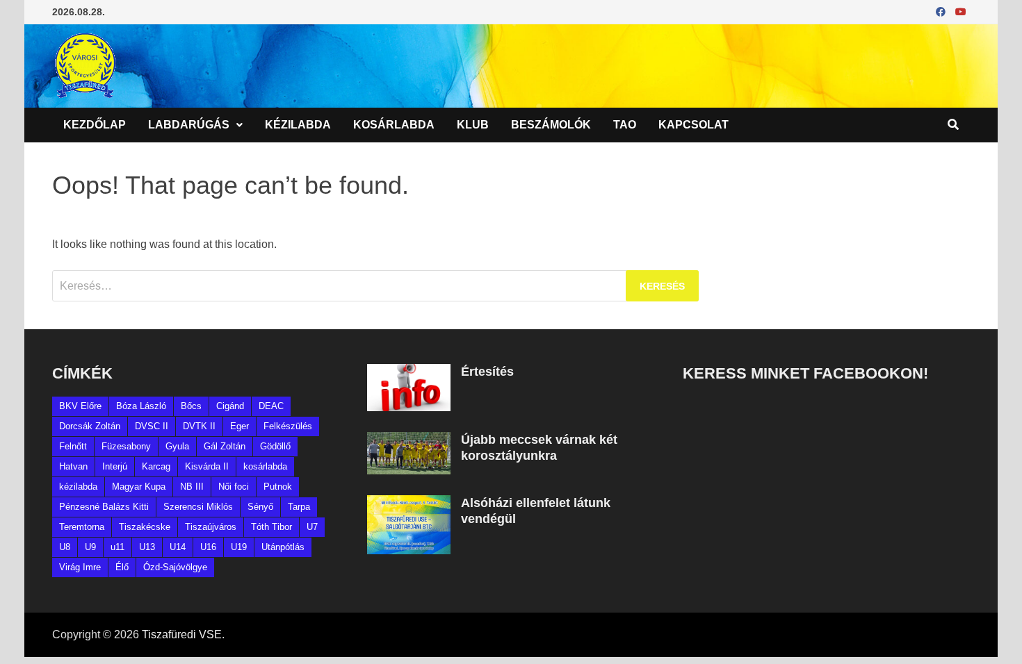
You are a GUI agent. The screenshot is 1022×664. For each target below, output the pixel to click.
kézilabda (78, 486)
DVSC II (151, 426)
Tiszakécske (144, 527)
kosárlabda (265, 466)
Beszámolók (551, 125)
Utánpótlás (283, 547)
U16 (208, 547)
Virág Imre (80, 567)
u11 (117, 547)
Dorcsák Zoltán (89, 426)
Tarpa (299, 506)
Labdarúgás (188, 125)
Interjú (114, 466)
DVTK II (199, 426)
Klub (473, 125)
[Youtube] (961, 11)
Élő (122, 567)
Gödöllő (275, 446)
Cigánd (230, 406)
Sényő (260, 506)
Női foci (233, 486)
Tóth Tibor (271, 527)
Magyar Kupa (138, 486)
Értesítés (487, 372)
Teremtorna (81, 527)
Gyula (177, 446)
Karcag (156, 466)
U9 (90, 547)
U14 (178, 547)
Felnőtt (73, 446)
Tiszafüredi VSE (182, 634)
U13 (147, 547)
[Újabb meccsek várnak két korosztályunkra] (409, 440)
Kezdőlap (94, 125)
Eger (239, 426)
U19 (239, 547)
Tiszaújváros (210, 527)
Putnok (277, 486)
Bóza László (141, 406)
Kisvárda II (207, 466)
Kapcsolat (693, 125)
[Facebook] (942, 11)
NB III (192, 486)
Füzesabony (126, 446)
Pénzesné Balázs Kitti (104, 506)
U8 (64, 547)
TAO (624, 125)
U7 (312, 527)
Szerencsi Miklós (198, 506)
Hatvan (73, 466)
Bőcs (191, 406)
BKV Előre (80, 406)
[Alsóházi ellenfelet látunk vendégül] (409, 503)
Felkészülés (287, 426)
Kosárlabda (394, 125)
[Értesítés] (409, 372)
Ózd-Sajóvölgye (175, 567)
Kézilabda (298, 125)
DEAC (271, 406)
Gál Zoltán (224, 446)
